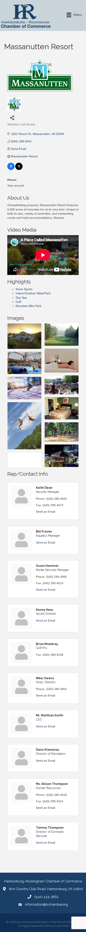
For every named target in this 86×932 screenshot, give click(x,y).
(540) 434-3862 (46, 897)
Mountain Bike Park (28, 306)
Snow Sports (24, 289)
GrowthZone (61, 925)
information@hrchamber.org (46, 904)
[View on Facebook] (11, 169)
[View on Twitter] (19, 169)
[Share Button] (12, 117)
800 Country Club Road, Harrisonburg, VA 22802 (46, 889)
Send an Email (45, 511)
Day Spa (21, 297)
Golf (18, 301)
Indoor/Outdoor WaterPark (33, 293)
